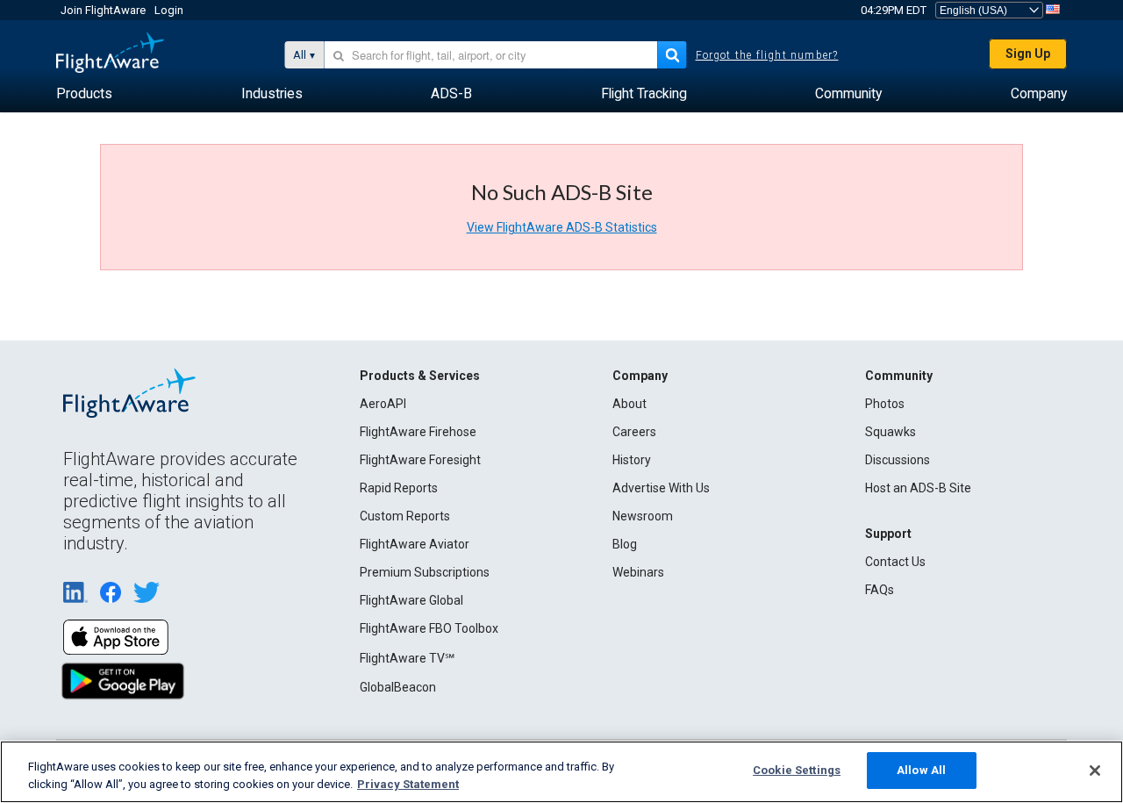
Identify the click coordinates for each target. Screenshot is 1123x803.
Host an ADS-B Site (918, 488)
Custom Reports (405, 516)
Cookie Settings (796, 770)
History (631, 460)
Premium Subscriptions (425, 572)
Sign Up (1027, 54)
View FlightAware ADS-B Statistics (562, 227)
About (629, 404)
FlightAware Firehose (418, 432)
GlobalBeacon (398, 687)
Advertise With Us (661, 488)
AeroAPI (383, 404)
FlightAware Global (411, 600)
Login (168, 10)
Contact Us (895, 562)
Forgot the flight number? (767, 55)
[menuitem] (84, 93)
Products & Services (420, 376)
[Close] (1095, 770)
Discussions (897, 460)
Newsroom (642, 516)
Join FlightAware (103, 10)
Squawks (890, 432)
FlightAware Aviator (414, 544)
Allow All (921, 770)
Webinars (638, 572)
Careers (634, 432)
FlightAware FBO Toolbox (429, 628)
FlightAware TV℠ (407, 658)
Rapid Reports (399, 488)
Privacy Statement (408, 784)
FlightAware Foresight (420, 460)
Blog (624, 544)
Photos (885, 404)
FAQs (879, 590)
